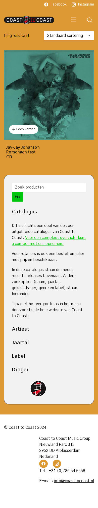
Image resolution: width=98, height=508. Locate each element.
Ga (17, 197)
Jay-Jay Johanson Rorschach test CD (23, 152)
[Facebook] (43, 464)
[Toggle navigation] (73, 20)
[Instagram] (57, 464)
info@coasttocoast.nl (74, 481)
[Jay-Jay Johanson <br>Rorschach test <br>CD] (49, 95)
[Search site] (89, 20)
